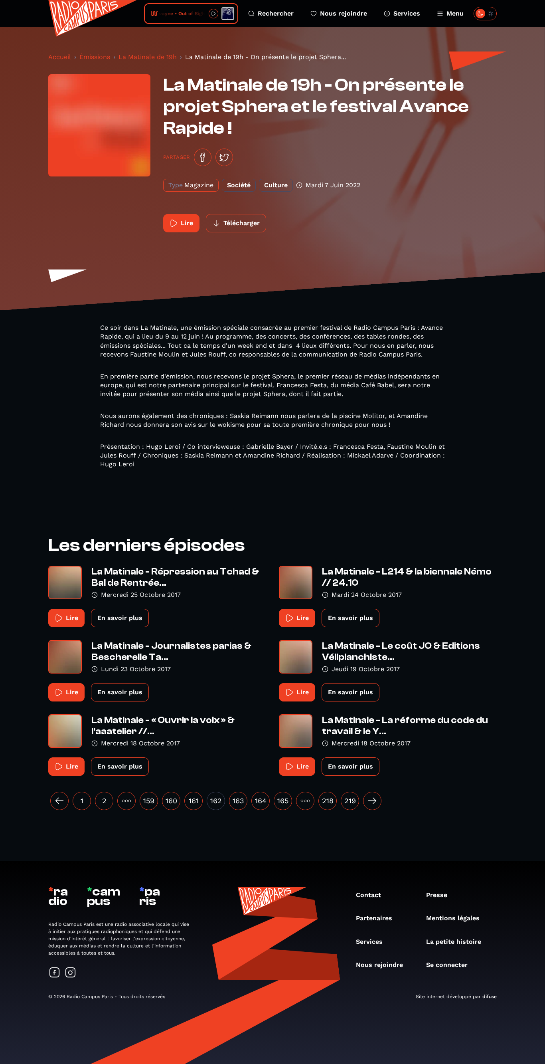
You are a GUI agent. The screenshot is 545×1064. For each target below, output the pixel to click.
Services (406, 13)
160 (171, 801)
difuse (489, 996)
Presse (436, 895)
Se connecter (447, 965)
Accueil (59, 57)
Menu (455, 13)
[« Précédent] (59, 801)
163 (238, 801)
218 (328, 801)
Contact (368, 895)
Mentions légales (453, 918)
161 (194, 801)
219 (350, 801)
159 (148, 801)
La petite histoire (453, 941)
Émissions (94, 57)
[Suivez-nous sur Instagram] (70, 973)
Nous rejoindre (343, 13)
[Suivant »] (372, 801)
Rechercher (276, 13)
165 (282, 801)
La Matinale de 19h (147, 57)
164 (261, 801)
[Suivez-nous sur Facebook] (54, 973)
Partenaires (374, 918)
